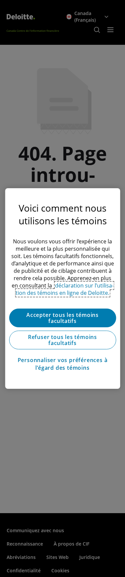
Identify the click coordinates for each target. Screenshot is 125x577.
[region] (62, 288)
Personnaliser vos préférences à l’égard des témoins (63, 363)
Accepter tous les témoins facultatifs (62, 318)
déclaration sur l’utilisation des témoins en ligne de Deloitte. (65, 289)
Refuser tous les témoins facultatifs (62, 340)
